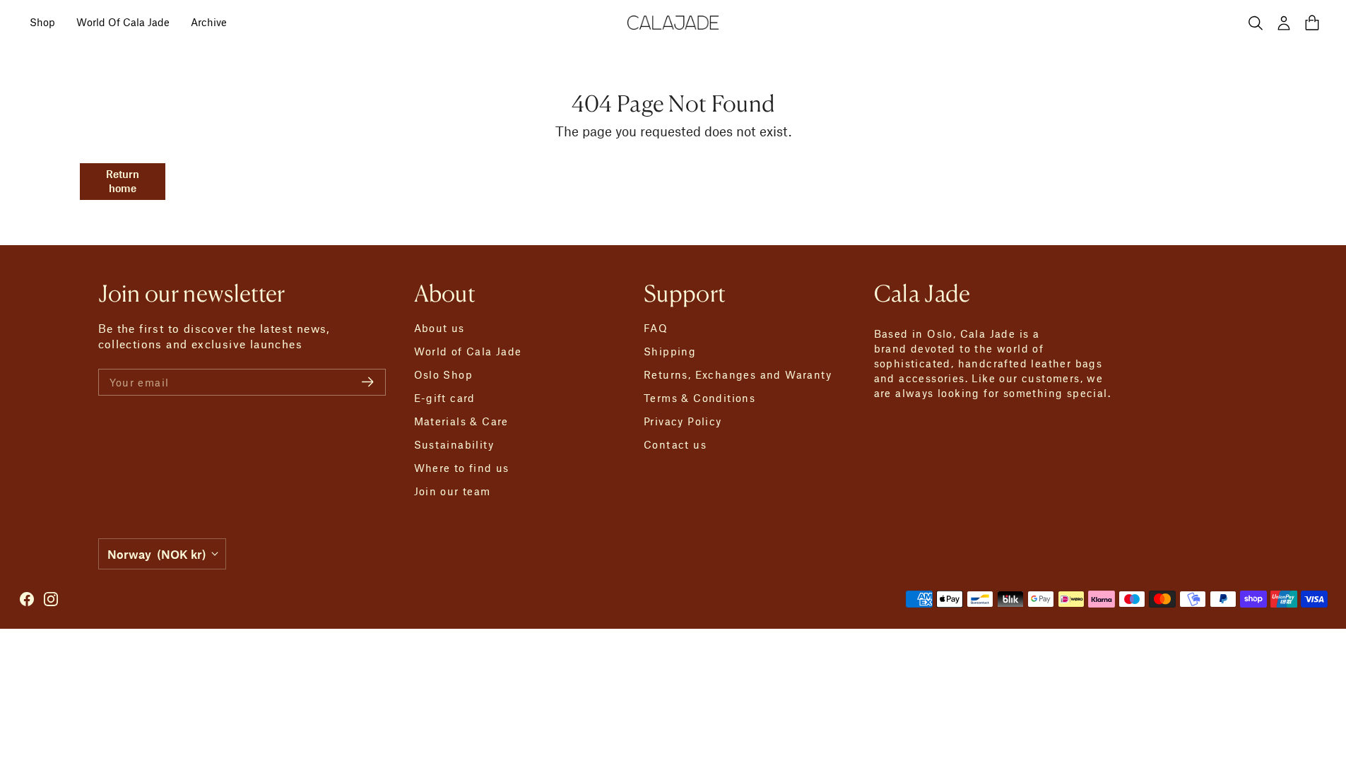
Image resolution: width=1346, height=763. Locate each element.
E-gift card (445, 397)
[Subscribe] (367, 382)
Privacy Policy (683, 421)
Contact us (675, 444)
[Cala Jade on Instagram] (50, 599)
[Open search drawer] (1255, 22)
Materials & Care (461, 421)
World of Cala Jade (468, 351)
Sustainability (454, 444)
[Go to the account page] (1284, 22)
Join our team (452, 491)
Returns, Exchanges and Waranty (738, 374)
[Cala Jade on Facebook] (26, 599)
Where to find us (461, 467)
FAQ (656, 327)
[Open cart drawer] (1312, 22)
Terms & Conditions (699, 397)
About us (439, 327)
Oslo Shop (443, 374)
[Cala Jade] (673, 23)
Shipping (670, 351)
